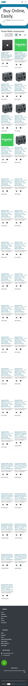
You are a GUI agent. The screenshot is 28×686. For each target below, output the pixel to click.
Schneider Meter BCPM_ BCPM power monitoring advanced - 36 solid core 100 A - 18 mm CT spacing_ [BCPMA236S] (20, 434)
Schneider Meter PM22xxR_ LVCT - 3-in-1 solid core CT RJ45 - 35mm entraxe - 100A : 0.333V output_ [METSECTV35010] (21, 182)
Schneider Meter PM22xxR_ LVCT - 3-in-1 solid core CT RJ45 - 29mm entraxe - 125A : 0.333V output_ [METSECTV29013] (7, 277)
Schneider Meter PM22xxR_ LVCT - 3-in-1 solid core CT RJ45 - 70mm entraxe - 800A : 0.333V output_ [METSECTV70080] (7, 435)
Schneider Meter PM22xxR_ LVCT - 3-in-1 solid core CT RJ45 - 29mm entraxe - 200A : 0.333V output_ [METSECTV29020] (7, 245)
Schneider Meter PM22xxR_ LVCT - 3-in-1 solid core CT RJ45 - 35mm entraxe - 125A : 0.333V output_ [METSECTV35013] (21, 151)
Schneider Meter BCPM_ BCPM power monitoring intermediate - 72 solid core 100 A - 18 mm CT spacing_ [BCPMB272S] (7, 526)
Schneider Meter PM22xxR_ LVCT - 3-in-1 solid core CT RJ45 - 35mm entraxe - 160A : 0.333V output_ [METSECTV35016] (21, 87)
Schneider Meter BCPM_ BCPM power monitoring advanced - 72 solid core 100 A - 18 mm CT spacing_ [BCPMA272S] (20, 526)
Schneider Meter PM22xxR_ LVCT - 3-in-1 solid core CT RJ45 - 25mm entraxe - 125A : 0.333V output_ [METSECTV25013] (7, 214)
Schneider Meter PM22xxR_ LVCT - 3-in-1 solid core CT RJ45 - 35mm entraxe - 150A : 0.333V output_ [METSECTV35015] (7, 87)
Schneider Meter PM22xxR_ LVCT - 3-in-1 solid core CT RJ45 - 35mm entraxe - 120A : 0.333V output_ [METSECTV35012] (7, 182)
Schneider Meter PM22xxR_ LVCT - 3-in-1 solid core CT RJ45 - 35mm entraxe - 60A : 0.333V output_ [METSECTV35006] (21, 309)
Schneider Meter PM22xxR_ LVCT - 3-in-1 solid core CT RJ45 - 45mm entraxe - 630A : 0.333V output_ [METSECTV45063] (21, 372)
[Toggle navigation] (25, 2)
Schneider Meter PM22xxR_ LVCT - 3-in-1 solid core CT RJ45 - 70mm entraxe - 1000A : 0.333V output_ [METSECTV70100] (7, 403)
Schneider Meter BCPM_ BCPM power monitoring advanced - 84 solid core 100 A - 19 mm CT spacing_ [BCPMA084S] (7, 557)
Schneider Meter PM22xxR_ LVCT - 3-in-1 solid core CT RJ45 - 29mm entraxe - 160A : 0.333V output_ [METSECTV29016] (21, 340)
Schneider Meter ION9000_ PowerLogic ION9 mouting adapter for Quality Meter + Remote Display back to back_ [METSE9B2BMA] (21, 56)
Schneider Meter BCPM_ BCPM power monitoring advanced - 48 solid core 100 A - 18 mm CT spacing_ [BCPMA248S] (20, 496)
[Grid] (16, 35)
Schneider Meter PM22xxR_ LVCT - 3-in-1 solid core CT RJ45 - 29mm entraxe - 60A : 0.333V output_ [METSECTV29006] (21, 277)
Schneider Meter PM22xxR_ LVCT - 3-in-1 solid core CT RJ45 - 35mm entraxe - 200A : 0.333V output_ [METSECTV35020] (7, 119)
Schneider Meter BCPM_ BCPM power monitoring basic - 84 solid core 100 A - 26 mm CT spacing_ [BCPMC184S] (21, 557)
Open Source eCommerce (21, 684)
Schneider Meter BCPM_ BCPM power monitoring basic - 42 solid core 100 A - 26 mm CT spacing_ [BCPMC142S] (21, 466)
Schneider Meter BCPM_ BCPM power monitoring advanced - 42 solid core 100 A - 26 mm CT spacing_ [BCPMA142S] (7, 496)
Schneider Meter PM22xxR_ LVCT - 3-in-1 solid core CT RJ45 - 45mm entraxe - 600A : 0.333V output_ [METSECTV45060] (7, 372)
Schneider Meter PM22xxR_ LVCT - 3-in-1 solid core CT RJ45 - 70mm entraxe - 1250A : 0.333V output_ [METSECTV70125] (21, 403)
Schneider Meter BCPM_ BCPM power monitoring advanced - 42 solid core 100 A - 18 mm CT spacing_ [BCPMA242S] (7, 466)
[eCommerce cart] (22, 2)
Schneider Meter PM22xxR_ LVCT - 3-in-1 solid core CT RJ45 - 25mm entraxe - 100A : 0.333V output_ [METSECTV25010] (21, 214)
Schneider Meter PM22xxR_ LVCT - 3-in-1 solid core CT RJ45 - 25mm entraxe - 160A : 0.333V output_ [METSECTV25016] (7, 309)
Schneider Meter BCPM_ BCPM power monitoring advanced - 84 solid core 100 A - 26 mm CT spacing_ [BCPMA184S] (7, 587)
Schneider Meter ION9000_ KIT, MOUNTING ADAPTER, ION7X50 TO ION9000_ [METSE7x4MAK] (6, 55)
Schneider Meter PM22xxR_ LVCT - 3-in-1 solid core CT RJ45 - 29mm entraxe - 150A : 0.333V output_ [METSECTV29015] (7, 151)
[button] (3, 63)
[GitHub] (4, 663)
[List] (20, 35)
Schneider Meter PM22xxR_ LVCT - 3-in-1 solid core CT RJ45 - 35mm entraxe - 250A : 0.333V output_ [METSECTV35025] (21, 119)
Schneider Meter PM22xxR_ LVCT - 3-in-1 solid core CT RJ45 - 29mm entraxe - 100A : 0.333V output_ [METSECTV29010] (21, 245)
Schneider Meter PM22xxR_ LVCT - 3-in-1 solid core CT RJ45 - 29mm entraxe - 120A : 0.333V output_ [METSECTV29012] (7, 340)
